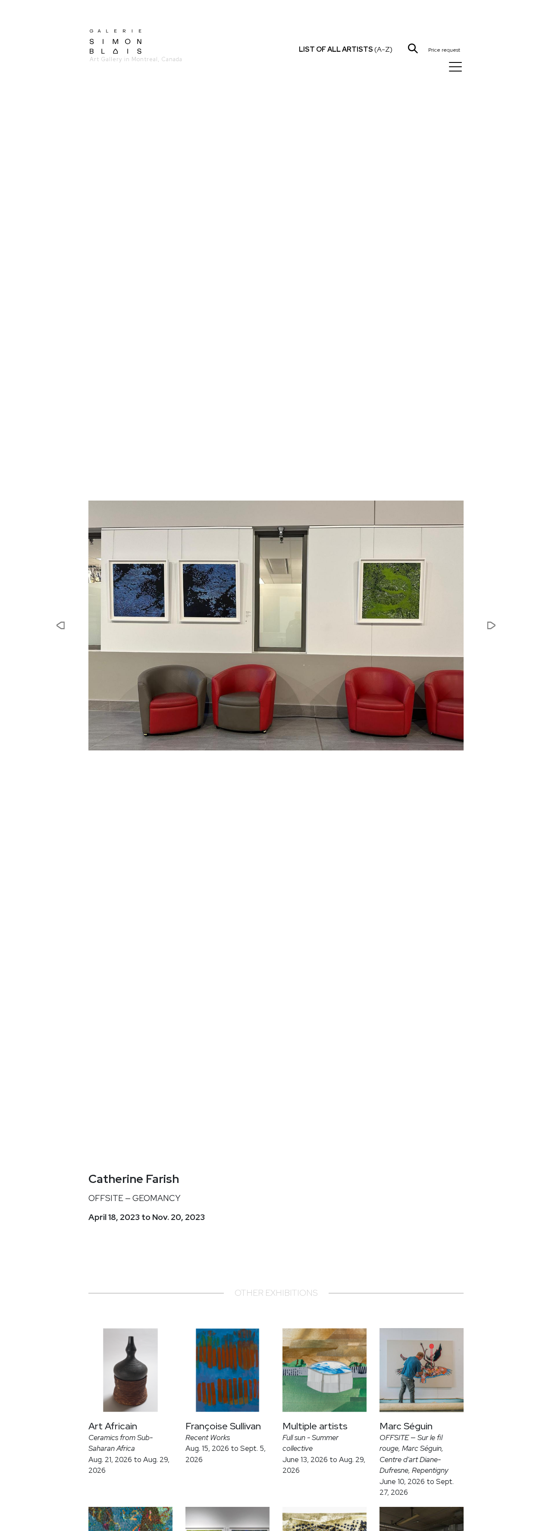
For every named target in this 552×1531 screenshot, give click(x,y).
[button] (32, 625)
